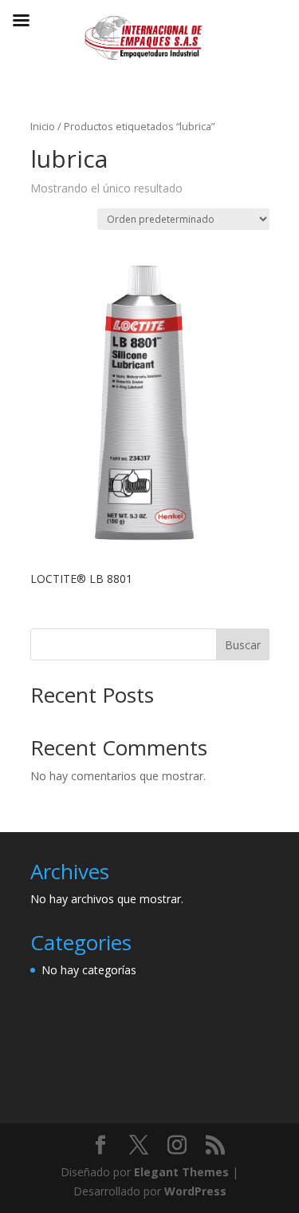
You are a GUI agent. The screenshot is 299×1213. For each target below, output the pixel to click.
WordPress (195, 1191)
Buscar (243, 644)
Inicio (42, 126)
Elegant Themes (181, 1171)
